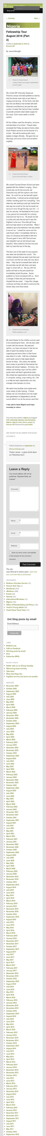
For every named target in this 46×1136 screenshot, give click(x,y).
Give (8, 653)
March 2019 (10, 900)
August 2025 (11, 694)
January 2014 (11, 1067)
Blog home (10, 10)
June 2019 (10, 892)
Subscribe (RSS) (12, 656)
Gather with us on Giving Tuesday (19, 665)
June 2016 (10, 989)
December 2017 (12, 941)
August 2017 (11, 952)
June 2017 (10, 957)
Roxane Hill (10, 46)
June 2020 (10, 860)
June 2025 (10, 699)
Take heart (10, 671)
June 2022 (10, 796)
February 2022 (11, 806)
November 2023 (12, 750)
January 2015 (11, 1035)
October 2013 (11, 1075)
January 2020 (11, 874)
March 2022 (10, 804)
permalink (29, 424)
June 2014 (10, 1054)
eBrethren (10, 591)
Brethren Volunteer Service (16, 583)
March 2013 (10, 1083)
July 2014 (10, 1051)
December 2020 (12, 844)
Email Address (13, 624)
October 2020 (11, 849)
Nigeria (26, 418)
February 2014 (11, 1064)
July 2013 (10, 1078)
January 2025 (11, 712)
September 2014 (12, 1045)
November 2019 (12, 879)
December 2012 (12, 1091)
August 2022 (11, 790)
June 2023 (10, 763)
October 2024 (11, 720)
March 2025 (10, 707)
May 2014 (10, 1056)
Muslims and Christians (26, 420)
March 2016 (10, 997)
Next (37, 18)
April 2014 (10, 1059)
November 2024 (12, 718)
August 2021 (11, 823)
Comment (14, 489)
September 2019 (12, 884)
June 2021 (10, 828)
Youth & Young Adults (15, 607)
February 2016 (11, 1000)
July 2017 (10, 954)
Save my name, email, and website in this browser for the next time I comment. (22, 555)
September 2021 (12, 820)
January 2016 (11, 1002)
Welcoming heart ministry (16, 668)
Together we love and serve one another (22, 676)
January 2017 (11, 970)
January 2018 (11, 938)
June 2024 (10, 731)
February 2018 (11, 935)
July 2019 (10, 890)
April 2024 (10, 737)
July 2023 (10, 761)
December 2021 (12, 812)
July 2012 (10, 1097)
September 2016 (12, 981)
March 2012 (10, 1105)
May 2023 (10, 766)
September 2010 (12, 1134)
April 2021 (10, 833)
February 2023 (11, 774)
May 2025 (10, 702)
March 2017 (10, 965)
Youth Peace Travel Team (16, 610)
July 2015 (10, 1019)
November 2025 (12, 686)
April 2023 (10, 769)
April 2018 (10, 930)
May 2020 (10, 863)
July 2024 (10, 728)
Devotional (10, 588)
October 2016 (11, 978)
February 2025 (11, 710)
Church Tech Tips (13, 586)
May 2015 (10, 1024)
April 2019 (10, 898)
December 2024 (12, 715)
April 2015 (10, 1027)
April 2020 (10, 866)
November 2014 (12, 1040)
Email (15, 533)
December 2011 (12, 1113)
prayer (30, 422)
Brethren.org (11, 645)
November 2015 (12, 1008)
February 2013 (11, 1086)
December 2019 (12, 876)
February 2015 (11, 1032)
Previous (10, 18)
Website (14, 545)
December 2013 (12, 1070)
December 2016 (12, 973)
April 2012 (10, 1102)
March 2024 (10, 739)
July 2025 (10, 696)
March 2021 (10, 836)
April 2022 (10, 801)
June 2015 (10, 1021)
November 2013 (12, 1072)
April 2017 (10, 962)
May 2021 (10, 831)
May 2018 (10, 927)
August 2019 (11, 887)
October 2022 (11, 785)
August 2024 (11, 726)
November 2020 (12, 847)
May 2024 (10, 734)
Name (15, 521)
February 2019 (11, 903)
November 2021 (12, 814)
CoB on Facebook (13, 648)
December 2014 (12, 1037)
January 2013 (11, 1088)
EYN (7, 420)
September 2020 (12, 852)
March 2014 (10, 1062)
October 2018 (11, 914)
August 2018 (11, 919)
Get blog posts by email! (16, 651)
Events (9, 594)
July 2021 (10, 825)
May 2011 (10, 1129)
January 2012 (11, 1110)
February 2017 (11, 968)
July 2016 (10, 986)
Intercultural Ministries (15, 599)
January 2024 (11, 745)
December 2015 (12, 1005)
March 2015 (10, 1029)
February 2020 (11, 871)
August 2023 (11, 758)
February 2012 (11, 1107)
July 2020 (10, 857)
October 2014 (11, 1043)
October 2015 (11, 1011)
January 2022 (11, 809)
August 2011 (11, 1121)
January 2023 (11, 777)
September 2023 (12, 755)
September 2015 (12, 1013)
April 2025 (10, 704)
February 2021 (11, 839)
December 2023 (12, 747)
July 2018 (10, 922)
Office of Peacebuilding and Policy (20, 604)
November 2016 (12, 976)
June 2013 (10, 1080)
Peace (24, 422)
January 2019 (11, 906)
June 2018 (10, 925)
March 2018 (10, 933)
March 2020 (10, 868)
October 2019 (11, 882)
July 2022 (10, 793)
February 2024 (11, 742)
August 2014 (11, 1048)
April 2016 (10, 994)
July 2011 (10, 1123)
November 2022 (12, 782)
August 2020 (11, 855)
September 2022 (12, 788)
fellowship (14, 420)
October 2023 (11, 753)
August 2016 (11, 984)
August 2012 (11, 1094)
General (9, 596)
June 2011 (10, 1126)
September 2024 (12, 723)
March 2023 (10, 771)
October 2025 (11, 688)
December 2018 (12, 909)
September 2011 (12, 1118)
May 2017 (10, 960)
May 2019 (10, 895)
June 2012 (10, 1099)
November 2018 (12, 911)
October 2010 (11, 1131)
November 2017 (12, 943)
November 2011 (12, 1115)
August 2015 (11, 1016)
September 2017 (12, 949)
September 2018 (12, 917)
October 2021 (11, 817)
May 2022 (10, 798)
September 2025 (12, 691)
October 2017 (11, 946)
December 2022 (12, 780)
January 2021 (11, 841)
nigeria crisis (17, 422)
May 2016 (10, 992)
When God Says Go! (14, 674)
